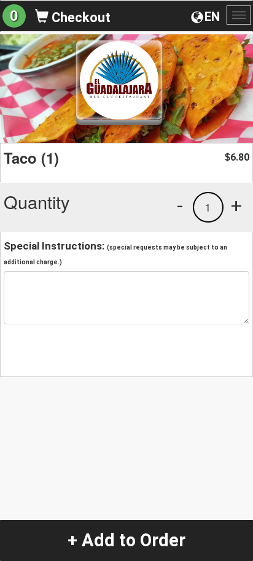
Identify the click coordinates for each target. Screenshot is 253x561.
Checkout (80, 17)
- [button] (180, 205)
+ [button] (236, 205)
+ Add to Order (126, 540)
